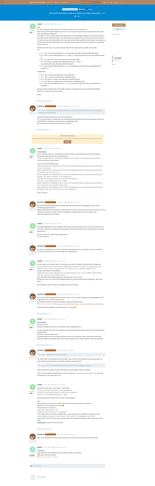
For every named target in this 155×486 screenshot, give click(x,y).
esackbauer (42, 152)
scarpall (43, 110)
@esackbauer (42, 422)
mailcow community (37, 2)
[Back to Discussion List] (2, 2)
